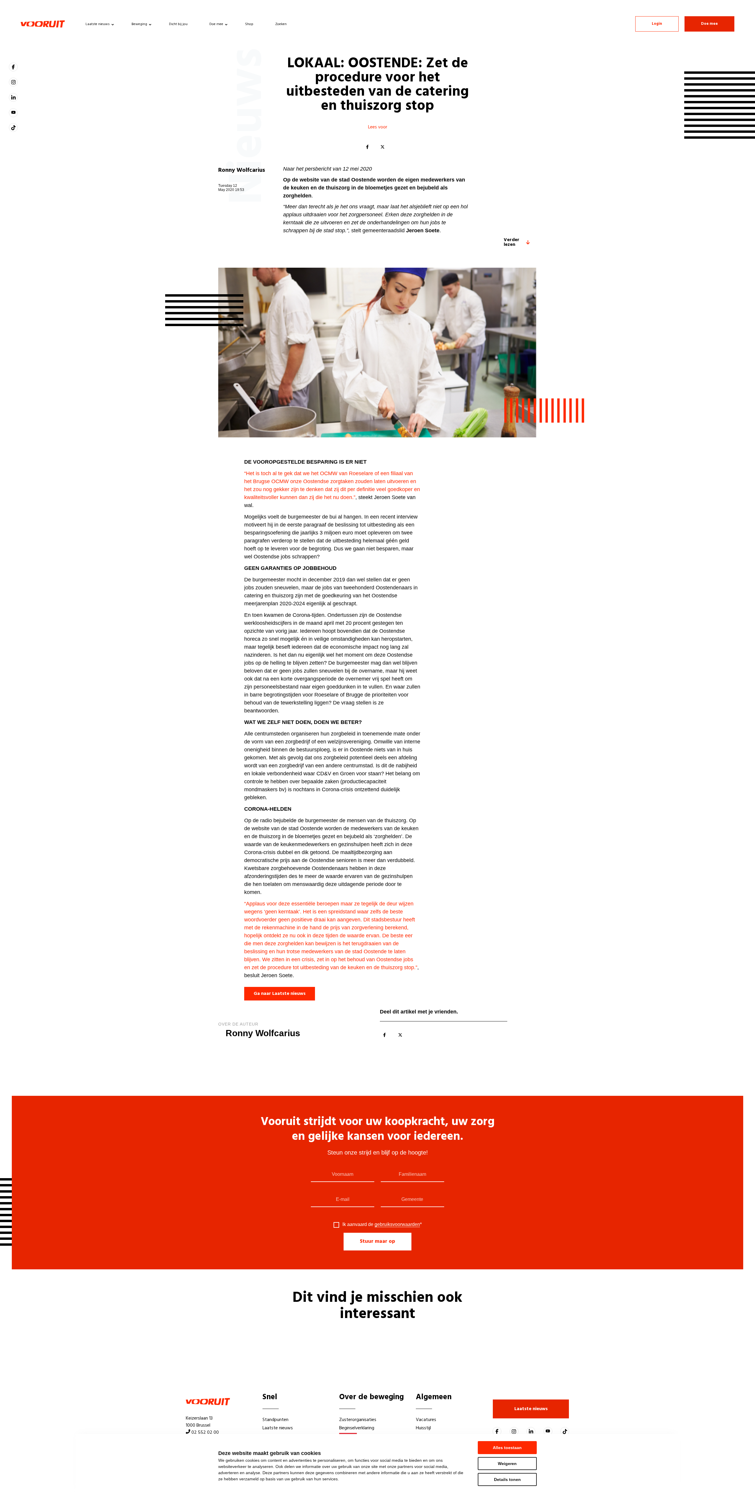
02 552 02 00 (205, 1432)
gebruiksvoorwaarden (397, 1224)
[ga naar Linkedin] (13, 97)
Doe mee (216, 24)
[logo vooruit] (43, 23)
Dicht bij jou (178, 24)
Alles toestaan (507, 1447)
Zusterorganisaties (357, 1420)
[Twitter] (382, 147)
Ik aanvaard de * (382, 1224)
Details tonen (507, 1479)
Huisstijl (423, 1428)
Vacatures (426, 1420)
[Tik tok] (13, 127)
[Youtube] (13, 112)
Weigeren (507, 1463)
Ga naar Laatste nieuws (280, 994)
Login (657, 24)
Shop (249, 24)
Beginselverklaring (356, 1428)
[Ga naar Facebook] (13, 67)
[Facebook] (367, 147)
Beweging (139, 24)
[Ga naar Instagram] (13, 82)
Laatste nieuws (98, 24)
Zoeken (281, 24)
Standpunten (275, 1420)
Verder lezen (511, 242)
